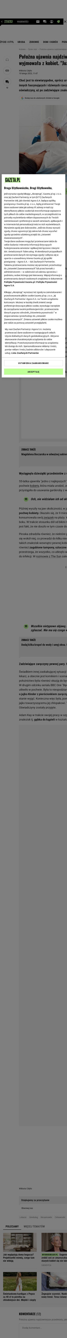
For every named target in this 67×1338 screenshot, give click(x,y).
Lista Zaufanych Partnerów (25, 353)
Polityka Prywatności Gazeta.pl (19, 282)
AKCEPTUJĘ (33, 372)
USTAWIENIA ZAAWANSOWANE (33, 363)
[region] (33, 276)
